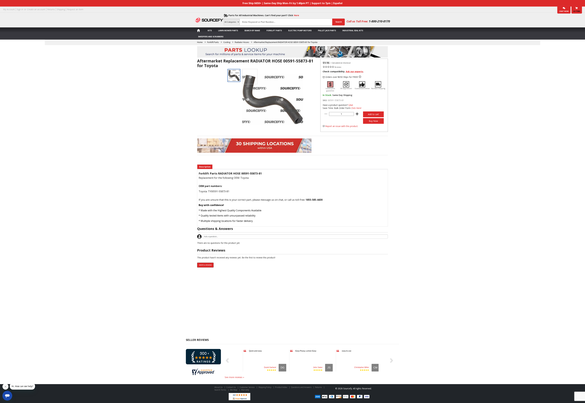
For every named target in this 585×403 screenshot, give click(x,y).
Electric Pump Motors (300, 30)
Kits (210, 30)
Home (200, 42)
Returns (51, 9)
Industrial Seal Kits (352, 30)
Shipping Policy (264, 387)
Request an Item (75, 9)
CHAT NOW (564, 11)
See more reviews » (234, 377)
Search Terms (220, 390)
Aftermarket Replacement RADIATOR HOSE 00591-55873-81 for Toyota (285, 42)
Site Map (233, 390)
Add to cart (373, 114)
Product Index (281, 387)
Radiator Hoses (242, 42)
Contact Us (231, 387)
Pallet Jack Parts (327, 30)
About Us (218, 387)
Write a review (205, 265)
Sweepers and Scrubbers (210, 36)
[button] (228, 360)
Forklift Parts (274, 30)
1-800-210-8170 (379, 21)
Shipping (61, 9)
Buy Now (373, 121)
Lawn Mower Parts (228, 30)
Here (296, 15)
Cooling (226, 42)
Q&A (350, 105)
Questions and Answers (301, 387)
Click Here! (356, 108)
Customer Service (247, 387)
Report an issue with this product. (341, 126)
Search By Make (252, 30)
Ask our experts (354, 71)
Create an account (36, 9)
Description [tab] (205, 166)
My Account (9, 9)
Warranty (245, 390)
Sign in (20, 9)
